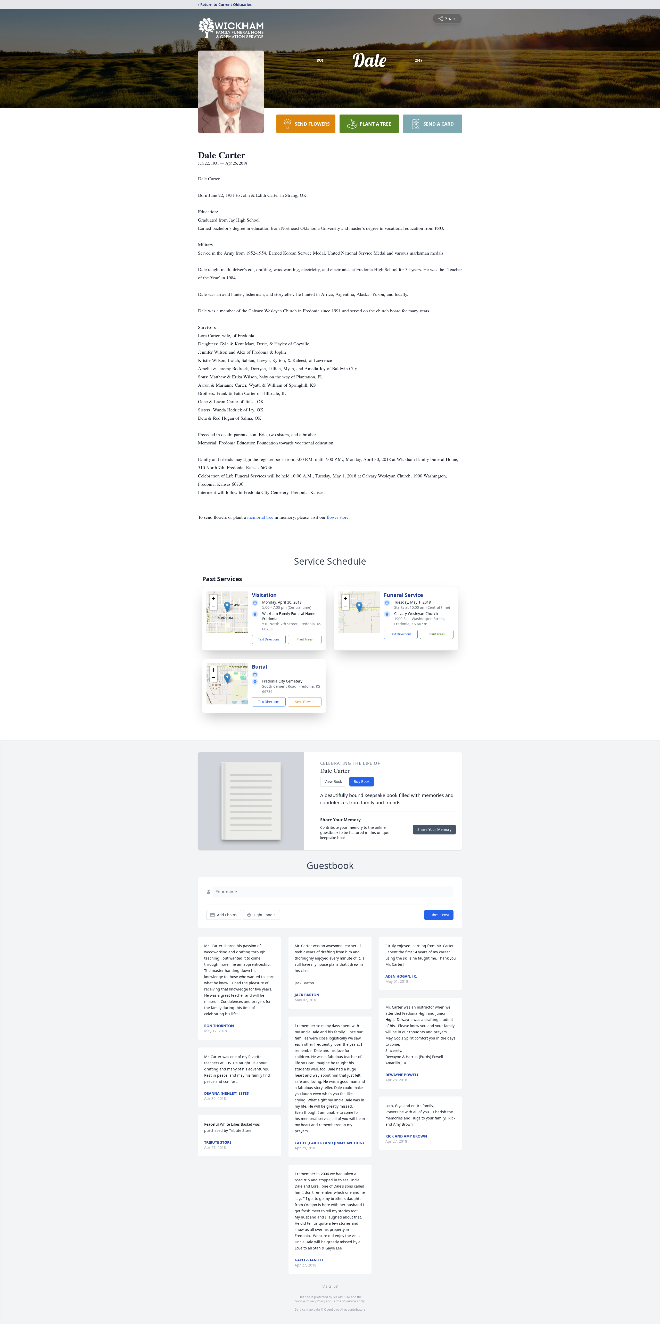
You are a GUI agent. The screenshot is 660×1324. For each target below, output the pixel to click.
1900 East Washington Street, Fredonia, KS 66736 (419, 621)
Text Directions (268, 639)
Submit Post (438, 914)
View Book (333, 781)
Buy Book (361, 781)
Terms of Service (344, 1301)
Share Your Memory (434, 829)
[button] (227, 607)
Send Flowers (304, 702)
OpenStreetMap (335, 1309)
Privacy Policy (315, 1301)
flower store (338, 517)
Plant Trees (305, 639)
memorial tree (260, 517)
